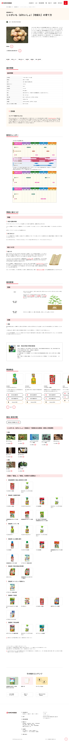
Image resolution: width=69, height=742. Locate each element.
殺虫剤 (33, 723)
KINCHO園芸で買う (14, 398)
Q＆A (36, 3)
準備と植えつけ (21, 59)
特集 (46, 3)
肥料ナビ (33, 713)
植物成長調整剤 (36, 725)
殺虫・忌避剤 (25, 724)
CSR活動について (25, 731)
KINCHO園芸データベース (11, 695)
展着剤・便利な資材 (26, 726)
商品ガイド (50, 3)
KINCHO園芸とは (25, 730)
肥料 (34, 724)
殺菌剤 (29, 724)
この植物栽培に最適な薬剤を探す (11, 50)
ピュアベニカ (9, 387)
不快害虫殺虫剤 (37, 723)
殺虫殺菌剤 (24, 723)
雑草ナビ (37, 713)
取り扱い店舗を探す (14, 394)
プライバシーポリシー (46, 715)
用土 (30, 726)
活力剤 (32, 725)
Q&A (23, 716)
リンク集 (44, 713)
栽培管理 (27, 59)
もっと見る (8, 443)
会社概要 (30, 730)
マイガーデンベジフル (52, 118)
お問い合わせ (60, 3)
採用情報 (37, 731)
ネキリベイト (46, 387)
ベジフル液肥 (65, 387)
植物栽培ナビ (16, 6)
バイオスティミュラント (26, 725)
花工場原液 (38, 295)
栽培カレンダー (14, 59)
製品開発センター (35, 730)
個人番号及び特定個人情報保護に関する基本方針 (50, 716)
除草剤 (32, 724)
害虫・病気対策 (38, 59)
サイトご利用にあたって (46, 718)
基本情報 (7, 59)
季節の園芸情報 (41, 3)
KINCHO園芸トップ (9, 6)
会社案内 (54, 3)
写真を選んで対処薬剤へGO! (12, 422)
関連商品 (7, 46)
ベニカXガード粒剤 (29, 387)
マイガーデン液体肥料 (31, 295)
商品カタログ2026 (42, 695)
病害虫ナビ (29, 713)
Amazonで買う (15, 402)
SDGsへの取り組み (32, 731)
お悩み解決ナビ (31, 3)
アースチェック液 (30, 258)
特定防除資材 (29, 723)
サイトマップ (45, 712)
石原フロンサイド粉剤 (40, 269)
